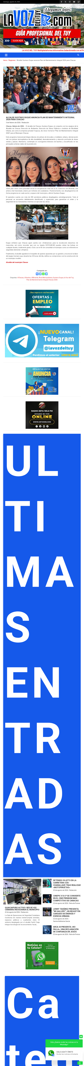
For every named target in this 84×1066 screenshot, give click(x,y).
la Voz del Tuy (69, 277)
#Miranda (34, 277)
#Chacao (20, 277)
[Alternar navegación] (6, 55)
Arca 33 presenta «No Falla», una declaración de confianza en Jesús (66, 929)
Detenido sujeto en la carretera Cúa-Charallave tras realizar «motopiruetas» (67, 884)
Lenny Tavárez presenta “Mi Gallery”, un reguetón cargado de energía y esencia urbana (66, 912)
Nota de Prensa (74, 903)
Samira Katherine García (61, 921)
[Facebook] (37, 274)
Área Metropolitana (45, 277)
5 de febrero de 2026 (13, 122)
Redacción (25, 122)
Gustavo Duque (58, 277)
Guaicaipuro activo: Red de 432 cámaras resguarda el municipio (22, 908)
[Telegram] (46, 274)
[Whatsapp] (43, 274)
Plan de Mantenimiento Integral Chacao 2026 (42, 280)
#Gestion (27, 277)
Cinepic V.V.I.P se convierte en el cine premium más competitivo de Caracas (66, 898)
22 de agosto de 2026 (12, 912)
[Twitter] (40, 274)
